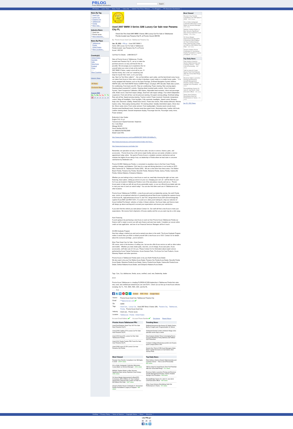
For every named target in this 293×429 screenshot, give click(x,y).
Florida (94, 23)
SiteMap (95, 414)
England (94, 66)
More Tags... (96, 26)
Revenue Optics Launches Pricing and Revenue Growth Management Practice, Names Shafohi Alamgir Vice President (161, 373)
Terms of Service (118, 414)
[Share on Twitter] (116, 293)
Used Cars (95, 15)
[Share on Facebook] (113, 293)
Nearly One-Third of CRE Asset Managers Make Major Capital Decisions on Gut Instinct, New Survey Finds (161, 349)
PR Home (95, 9)
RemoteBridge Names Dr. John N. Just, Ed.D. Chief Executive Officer (160, 379)
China (93, 68)
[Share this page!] (146, 425)
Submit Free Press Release (141, 9)
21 (105, 97)
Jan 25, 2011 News (189, 103)
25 (95, 97)
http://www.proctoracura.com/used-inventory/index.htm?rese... (132, 142)
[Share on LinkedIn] (120, 293)
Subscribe (126, 9)
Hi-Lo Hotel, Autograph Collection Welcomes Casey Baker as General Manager (126, 366)
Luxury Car (96, 17)
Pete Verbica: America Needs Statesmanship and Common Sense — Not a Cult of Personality (161, 360)
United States (96, 47)
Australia (94, 60)
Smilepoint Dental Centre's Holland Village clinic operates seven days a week (161, 331)
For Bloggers (156, 9)
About (141, 414)
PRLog (125, 43)
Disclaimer (156, 318)
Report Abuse (166, 318)
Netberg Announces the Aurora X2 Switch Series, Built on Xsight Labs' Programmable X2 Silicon (161, 326)
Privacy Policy (105, 414)
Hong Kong (95, 64)
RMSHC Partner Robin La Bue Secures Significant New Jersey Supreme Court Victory (126, 371)
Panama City (96, 19)
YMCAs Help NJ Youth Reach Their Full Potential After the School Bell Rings (161, 367)
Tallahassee (96, 21)
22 (103, 97)
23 (100, 97)
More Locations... (98, 49)
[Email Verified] (136, 301)
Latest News (105, 9)
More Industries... (98, 36)
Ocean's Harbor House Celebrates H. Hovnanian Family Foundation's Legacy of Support (127, 386)
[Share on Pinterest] (123, 293)
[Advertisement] (163, 59)
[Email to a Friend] (130, 293)
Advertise (149, 414)
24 (97, 97)
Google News (154, 294)
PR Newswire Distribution (171, 9)
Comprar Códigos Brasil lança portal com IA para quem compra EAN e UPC (161, 343)
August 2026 (95, 93)
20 (108, 97)
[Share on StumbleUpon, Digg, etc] (126, 293)
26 (92, 97)
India (93, 62)
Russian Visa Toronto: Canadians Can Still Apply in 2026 (192, 17)
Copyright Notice (131, 414)
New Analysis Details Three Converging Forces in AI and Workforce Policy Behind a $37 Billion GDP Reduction (160, 337)
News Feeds (116, 9)
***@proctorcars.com (127, 301)
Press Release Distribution (101, 5)
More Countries (96, 72)
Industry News (95, 78)
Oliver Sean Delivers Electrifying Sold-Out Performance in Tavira (159, 385)
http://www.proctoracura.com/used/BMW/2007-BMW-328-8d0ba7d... (134, 137)
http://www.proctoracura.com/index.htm (125, 146)
